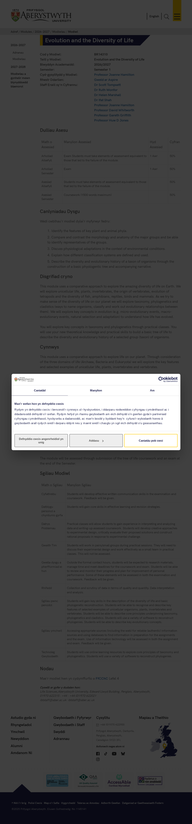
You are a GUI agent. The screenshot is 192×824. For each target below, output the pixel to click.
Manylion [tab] (96, 390)
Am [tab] (152, 390)
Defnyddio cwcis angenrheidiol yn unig (41, 440)
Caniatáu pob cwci (151, 440)
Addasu (94, 440)
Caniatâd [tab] (40, 390)
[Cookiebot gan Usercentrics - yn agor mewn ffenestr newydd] (161, 379)
